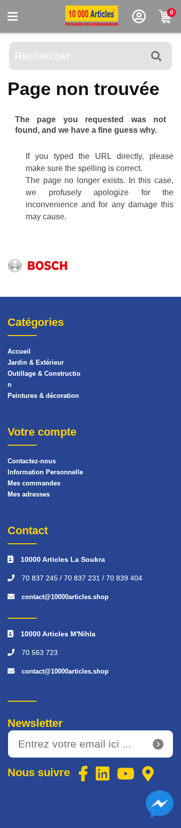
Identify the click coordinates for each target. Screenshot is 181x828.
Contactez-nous (32, 461)
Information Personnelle (45, 472)
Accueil (19, 351)
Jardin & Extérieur (36, 362)
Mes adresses (29, 494)
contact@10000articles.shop (65, 597)
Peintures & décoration (43, 395)
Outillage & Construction (44, 379)
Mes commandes (34, 483)
